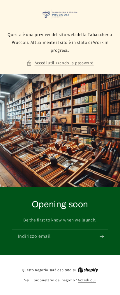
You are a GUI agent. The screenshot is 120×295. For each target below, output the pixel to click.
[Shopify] (88, 269)
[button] (60, 63)
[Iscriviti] (101, 236)
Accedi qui (87, 280)
